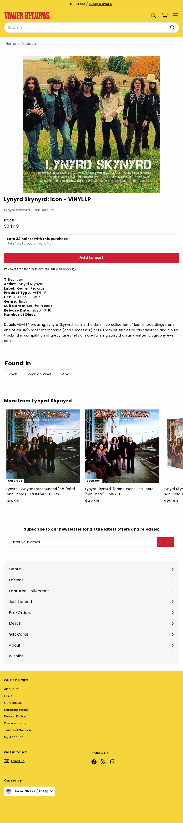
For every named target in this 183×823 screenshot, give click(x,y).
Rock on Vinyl (39, 374)
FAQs (8, 696)
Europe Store (100, 4)
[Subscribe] (165, 542)
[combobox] (91, 27)
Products (29, 43)
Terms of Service (17, 730)
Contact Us (13, 702)
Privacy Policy (15, 723)
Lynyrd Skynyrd (17, 210)
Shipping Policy (16, 709)
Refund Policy (15, 716)
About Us (11, 689)
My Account (13, 737)
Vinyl (66, 374)
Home (11, 43)
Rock (13, 374)
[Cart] (164, 15)
